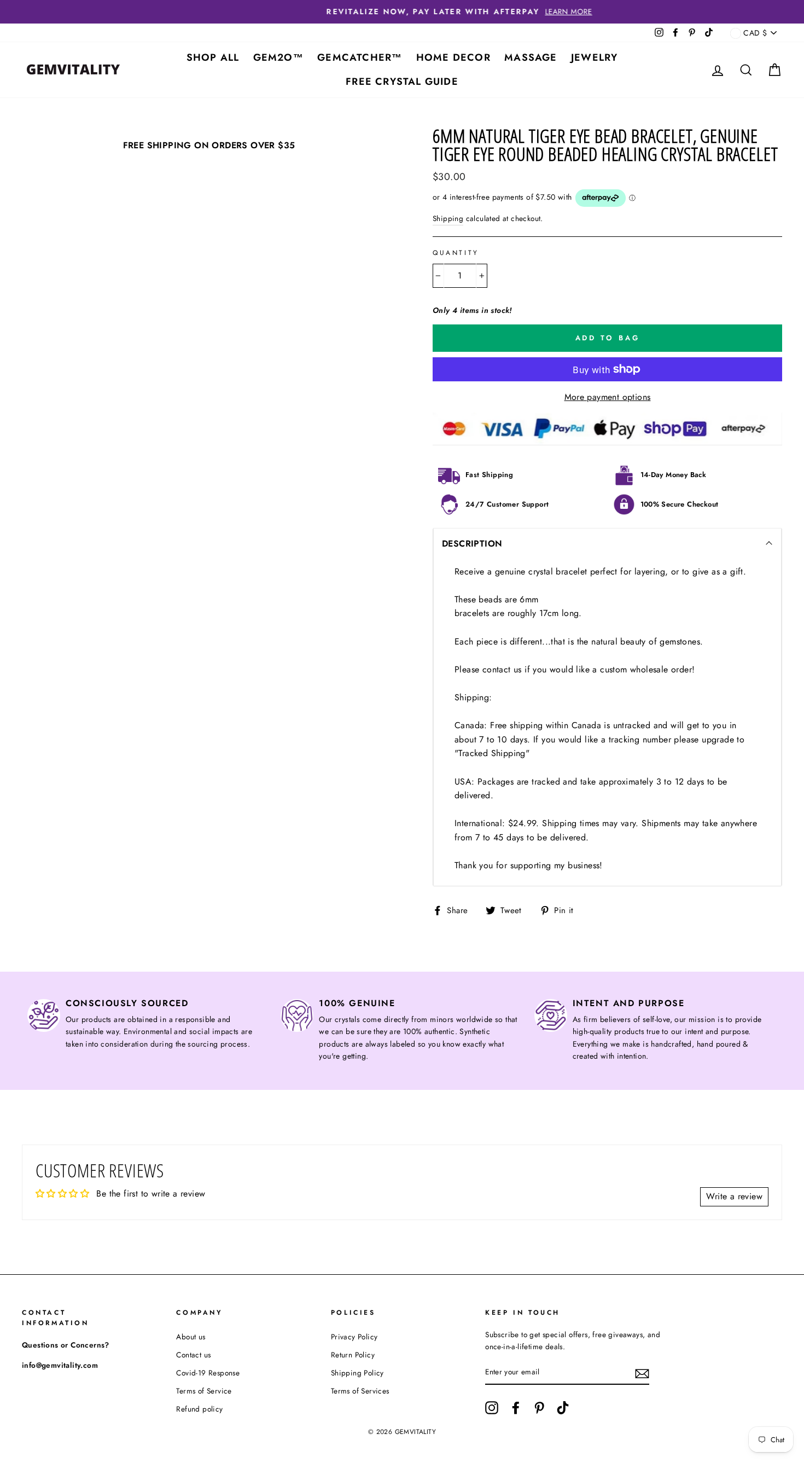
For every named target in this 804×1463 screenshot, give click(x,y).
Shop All (213, 57)
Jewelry (594, 57)
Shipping (448, 218)
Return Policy (353, 1354)
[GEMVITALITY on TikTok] (562, 1407)
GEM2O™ (278, 57)
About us (190, 1336)
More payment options (607, 397)
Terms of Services (360, 1390)
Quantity (456, 253)
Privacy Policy (354, 1336)
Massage (530, 57)
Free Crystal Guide (402, 81)
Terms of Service (203, 1390)
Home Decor (453, 57)
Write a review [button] (734, 1196)
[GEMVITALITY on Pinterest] (539, 1407)
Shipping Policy (357, 1372)
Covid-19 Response (208, 1372)
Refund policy (199, 1408)
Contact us (193, 1354)
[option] (402, 11)
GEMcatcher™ (359, 57)
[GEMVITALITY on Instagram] (491, 1407)
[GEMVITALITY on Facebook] (515, 1407)
